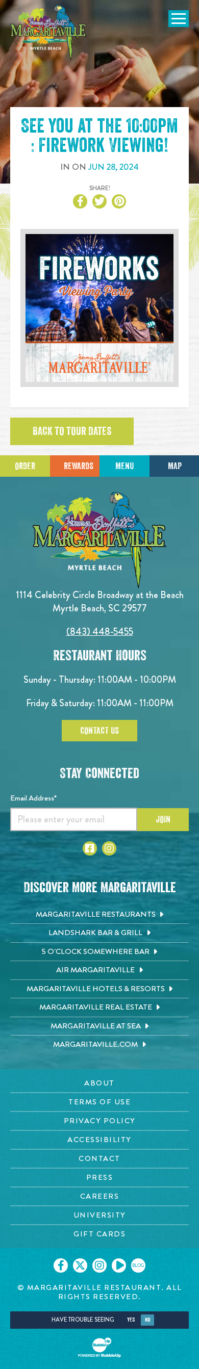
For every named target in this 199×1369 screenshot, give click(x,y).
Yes (131, 1320)
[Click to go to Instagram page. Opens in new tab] (109, 848)
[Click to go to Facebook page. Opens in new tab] (90, 848)
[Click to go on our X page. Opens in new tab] (80, 1265)
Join (163, 819)
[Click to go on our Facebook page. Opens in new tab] (61, 1265)
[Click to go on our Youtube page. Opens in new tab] (119, 1265)
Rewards (78, 466)
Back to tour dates (72, 431)
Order (25, 466)
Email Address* (33, 798)
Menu (124, 466)
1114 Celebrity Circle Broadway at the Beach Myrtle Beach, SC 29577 (100, 601)
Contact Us (99, 730)
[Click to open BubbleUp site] (99, 1347)
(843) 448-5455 (99, 631)
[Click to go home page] (48, 32)
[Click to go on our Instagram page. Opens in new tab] (99, 1265)
